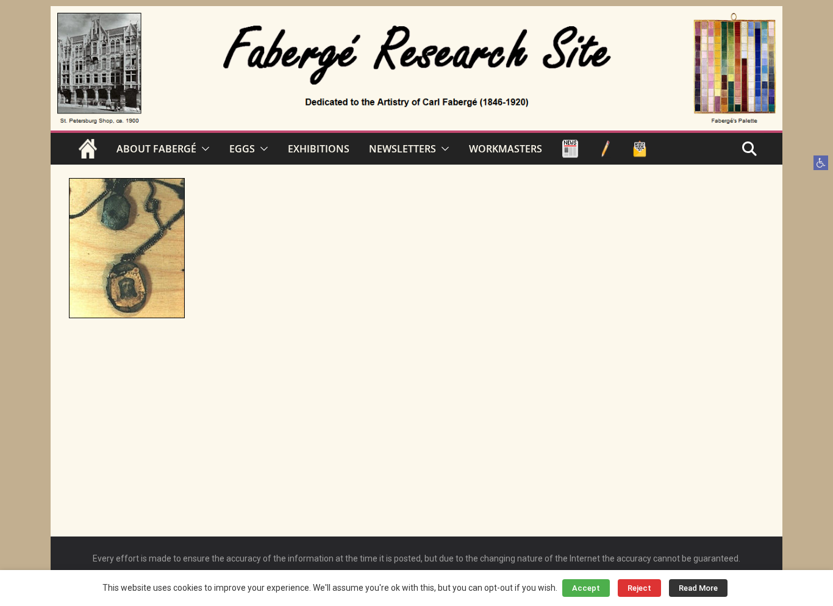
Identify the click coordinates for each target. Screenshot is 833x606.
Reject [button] (639, 588)
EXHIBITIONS (318, 148)
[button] (820, 162)
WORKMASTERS (505, 148)
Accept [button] (586, 588)
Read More (698, 588)
